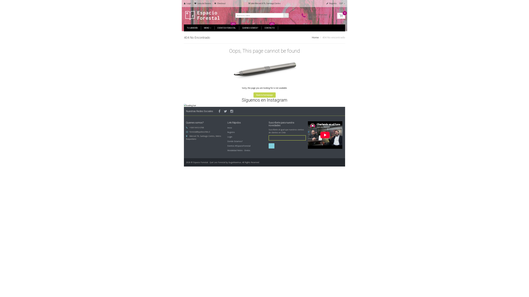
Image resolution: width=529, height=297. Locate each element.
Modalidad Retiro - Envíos (238, 150)
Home (315, 37)
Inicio (229, 127)
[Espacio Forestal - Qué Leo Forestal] (202, 14)
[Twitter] (225, 111)
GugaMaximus (234, 162)
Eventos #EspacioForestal (238, 146)
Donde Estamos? (235, 141)
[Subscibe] (271, 145)
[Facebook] (219, 111)
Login (229, 136)
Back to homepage (264, 95)
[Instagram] (232, 111)
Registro (231, 132)
